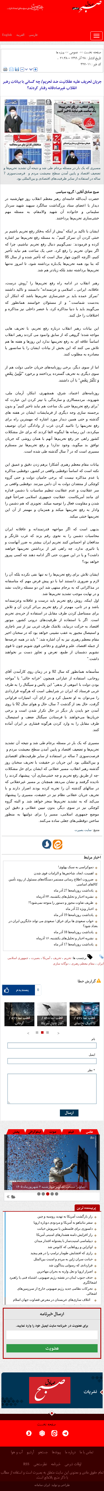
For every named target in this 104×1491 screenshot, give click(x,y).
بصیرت (35, 958)
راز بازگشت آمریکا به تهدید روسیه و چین (65, 1216)
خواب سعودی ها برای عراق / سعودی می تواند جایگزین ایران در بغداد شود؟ (53, 923)
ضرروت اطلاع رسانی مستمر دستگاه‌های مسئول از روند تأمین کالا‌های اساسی (53, 881)
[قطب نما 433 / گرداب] (19, 1014)
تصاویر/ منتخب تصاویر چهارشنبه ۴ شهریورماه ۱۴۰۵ (51, 1187)
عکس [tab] (89, 1132)
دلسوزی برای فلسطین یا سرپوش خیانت (65, 1229)
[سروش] (29, 1435)
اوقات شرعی (73, 1464)
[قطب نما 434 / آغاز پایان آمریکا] (52, 1014)
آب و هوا (16, 1452)
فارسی (33, 34)
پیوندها (56, 1452)
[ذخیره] (17, 69)
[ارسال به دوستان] (11, 69)
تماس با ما (86, 1452)
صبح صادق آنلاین (88, 192)
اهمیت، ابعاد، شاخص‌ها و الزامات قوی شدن (63, 873)
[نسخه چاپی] (5, 69)
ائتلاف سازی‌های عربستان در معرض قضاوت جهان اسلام (53, 1300)
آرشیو (30, 1452)
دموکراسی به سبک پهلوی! (75, 867)
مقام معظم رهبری (83, 963)
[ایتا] (54, 1435)
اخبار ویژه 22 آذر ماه (79, 909)
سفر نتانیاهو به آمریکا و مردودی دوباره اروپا (63, 1222)
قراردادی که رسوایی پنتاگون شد (71, 1265)
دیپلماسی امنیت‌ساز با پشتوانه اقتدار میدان (63, 1241)
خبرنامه (55, 1464)
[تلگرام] (65, 1435)
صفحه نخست (92, 52)
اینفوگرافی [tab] (34, 1132)
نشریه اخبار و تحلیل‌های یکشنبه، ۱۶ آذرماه (64, 938)
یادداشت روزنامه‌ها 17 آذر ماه (73, 944)
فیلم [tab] (71, 1132)
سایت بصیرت (83, 830)
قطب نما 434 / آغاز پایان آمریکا (52, 1021)
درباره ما (70, 1452)
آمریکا (46, 958)
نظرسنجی (40, 1464)
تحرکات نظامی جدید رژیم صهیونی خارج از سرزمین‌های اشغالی (57, 1291)
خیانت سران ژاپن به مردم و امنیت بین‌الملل (63, 1259)
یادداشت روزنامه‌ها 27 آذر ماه (73, 890)
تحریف (57, 958)
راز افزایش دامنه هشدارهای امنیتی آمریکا (64, 1235)
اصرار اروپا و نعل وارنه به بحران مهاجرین (65, 1271)
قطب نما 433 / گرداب (19, 1021)
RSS (26, 1464)
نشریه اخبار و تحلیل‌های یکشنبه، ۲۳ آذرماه (64, 896)
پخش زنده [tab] (16, 1132)
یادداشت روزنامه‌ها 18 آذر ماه (73, 932)
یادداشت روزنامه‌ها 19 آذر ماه (73, 915)
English (7, 34)
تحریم (67, 958)
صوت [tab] (52, 1132)
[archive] (12, 1197)
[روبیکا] (42, 1435)
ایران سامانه (42, 1485)
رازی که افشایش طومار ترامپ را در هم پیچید (62, 1253)
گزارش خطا (87, 981)
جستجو (43, 1452)
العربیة (20, 34)
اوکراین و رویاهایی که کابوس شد (70, 1247)
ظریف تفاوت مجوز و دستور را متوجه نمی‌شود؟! (60, 903)
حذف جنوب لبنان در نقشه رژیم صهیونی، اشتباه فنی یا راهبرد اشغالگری (53, 1280)
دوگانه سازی (61, 963)
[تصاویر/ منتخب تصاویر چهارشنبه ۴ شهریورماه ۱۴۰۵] (52, 1162)
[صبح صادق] (49, 1390)
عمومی (73, 52)
